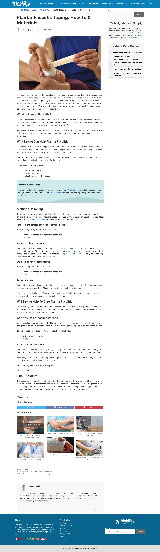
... (96, 506)
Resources (63, 539)
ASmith (24, 30)
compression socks (38, 220)
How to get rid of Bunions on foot (127, 69)
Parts (151, 3)
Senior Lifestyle (138, 3)
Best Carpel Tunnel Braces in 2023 (127, 52)
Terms (62, 536)
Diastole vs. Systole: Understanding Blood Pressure (126, 58)
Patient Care (107, 3)
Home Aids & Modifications (72, 3)
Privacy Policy (65, 534)
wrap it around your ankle (72, 254)
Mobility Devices (47, 3)
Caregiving (93, 3)
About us (63, 523)
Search (110, 11)
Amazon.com (55, 193)
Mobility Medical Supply (27, 10)
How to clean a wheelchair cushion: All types (35, 474)
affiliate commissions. (129, 37)
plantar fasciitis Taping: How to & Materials (127, 74)
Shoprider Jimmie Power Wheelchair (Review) (36, 471)
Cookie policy (64, 531)
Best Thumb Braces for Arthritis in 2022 (128, 63)
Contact (62, 528)
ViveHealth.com (74, 190)
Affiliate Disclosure (66, 526)
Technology (122, 3)
